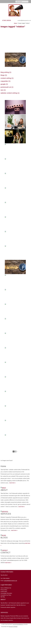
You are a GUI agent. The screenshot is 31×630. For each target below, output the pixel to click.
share (1, 567)
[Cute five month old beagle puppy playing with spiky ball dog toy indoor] (15, 296)
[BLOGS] (15, 535)
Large (24, 628)
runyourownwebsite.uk (18, 624)
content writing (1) (7, 78)
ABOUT (4, 490)
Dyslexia (27, 628)
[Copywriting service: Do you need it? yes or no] (15, 412)
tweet (3, 567)
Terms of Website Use (6, 587)
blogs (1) (4, 75)
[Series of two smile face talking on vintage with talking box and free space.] (15, 252)
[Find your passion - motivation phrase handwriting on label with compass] (15, 60)
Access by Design (13, 626)
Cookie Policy (4, 591)
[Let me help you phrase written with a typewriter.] (15, 281)
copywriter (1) (5, 81)
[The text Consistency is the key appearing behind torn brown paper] (15, 180)
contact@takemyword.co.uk (24, 20)
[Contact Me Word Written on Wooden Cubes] (15, 107)
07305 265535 (6, 20)
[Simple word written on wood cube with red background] (15, 325)
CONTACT (5, 552)
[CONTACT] (15, 550)
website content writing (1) (10, 93)
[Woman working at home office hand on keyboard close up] (15, 441)
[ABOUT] (15, 487)
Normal (22, 628)
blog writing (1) (6, 72)
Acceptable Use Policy (6, 595)
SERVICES (6, 514)
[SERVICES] (15, 511)
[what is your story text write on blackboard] (15, 398)
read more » (12, 482)
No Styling (29, 628)
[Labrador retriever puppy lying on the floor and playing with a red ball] (15, 223)
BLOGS (4, 537)
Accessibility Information (6, 593)
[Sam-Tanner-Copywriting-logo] (15, 10)
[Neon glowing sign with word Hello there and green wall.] (15, 165)
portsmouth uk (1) (7, 87)
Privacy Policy (4, 589)
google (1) (4, 84)
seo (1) (3, 90)
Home (3, 466)
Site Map (3, 596)
